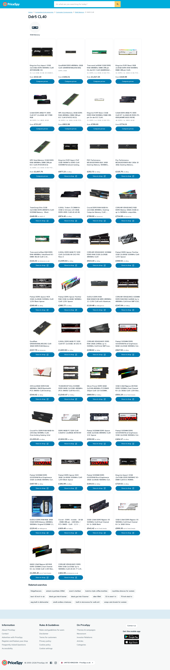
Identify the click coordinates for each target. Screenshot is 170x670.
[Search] (118, 4)
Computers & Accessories (44, 12)
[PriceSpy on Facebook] (51, 662)
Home (30, 12)
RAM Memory (79, 12)
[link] (42, 62)
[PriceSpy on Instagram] (55, 662)
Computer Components (64, 12)
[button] (131, 625)
